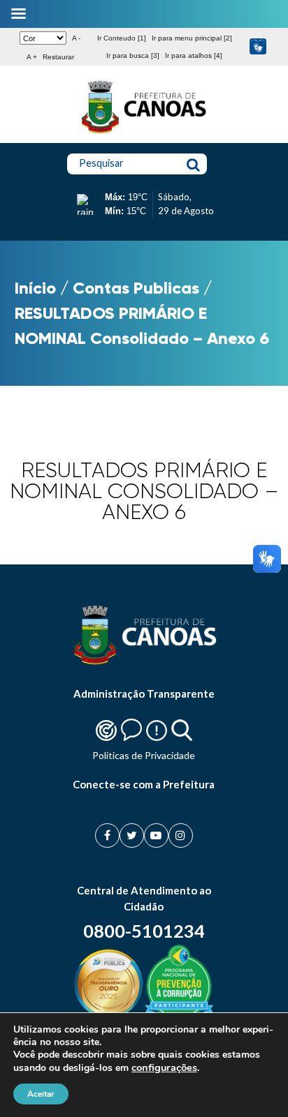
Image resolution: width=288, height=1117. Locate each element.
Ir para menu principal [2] (192, 38)
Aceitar (41, 1094)
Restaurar (58, 57)
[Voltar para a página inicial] (144, 133)
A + (32, 57)
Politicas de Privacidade (143, 755)
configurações (164, 1067)
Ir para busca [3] (132, 55)
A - (76, 38)
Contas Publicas (136, 288)
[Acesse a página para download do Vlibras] (258, 47)
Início (35, 288)
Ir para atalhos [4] (193, 55)
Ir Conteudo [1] (121, 38)
